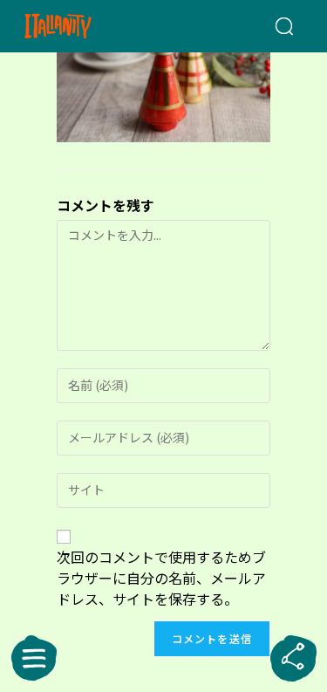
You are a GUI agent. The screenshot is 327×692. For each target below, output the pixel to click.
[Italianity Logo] (80, 26)
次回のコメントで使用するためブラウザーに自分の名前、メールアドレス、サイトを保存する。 (161, 577)
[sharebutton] (293, 658)
